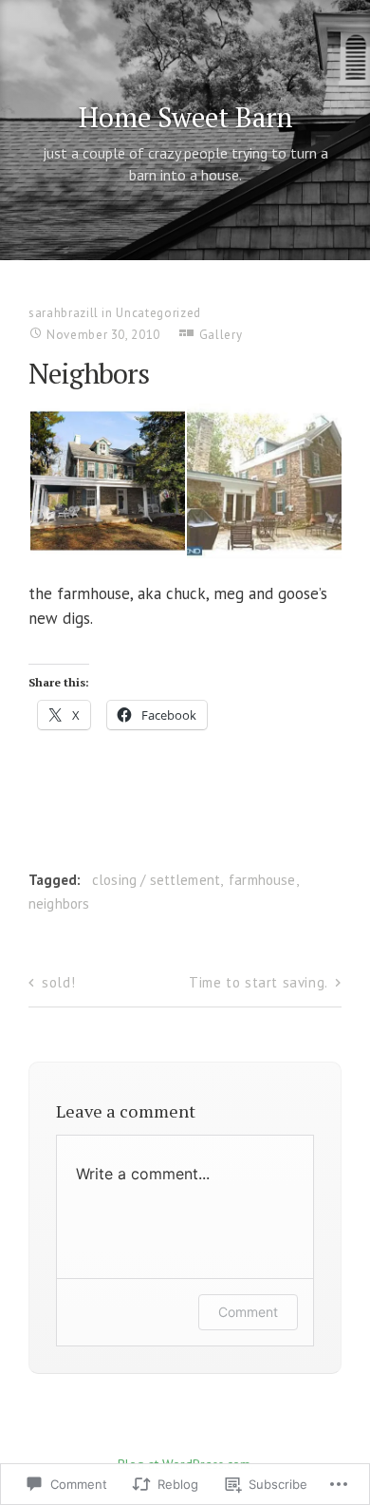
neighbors (58, 903)
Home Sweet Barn (185, 117)
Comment (248, 1312)
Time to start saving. (258, 982)
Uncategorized (158, 313)
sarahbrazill (63, 313)
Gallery (221, 335)
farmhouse (262, 880)
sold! (58, 982)
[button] (106, 481)
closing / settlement (156, 880)
